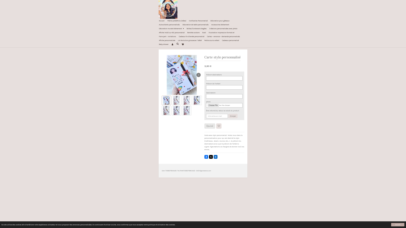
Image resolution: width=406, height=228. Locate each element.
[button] (166, 100)
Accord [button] (397, 225)
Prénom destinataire (214, 75)
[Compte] (172, 44)
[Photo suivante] (198, 75)
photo (208, 102)
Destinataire (210, 93)
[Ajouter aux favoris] (219, 126)
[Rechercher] (177, 43)
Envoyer (233, 116)
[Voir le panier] (182, 44)
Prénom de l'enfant (213, 84)
